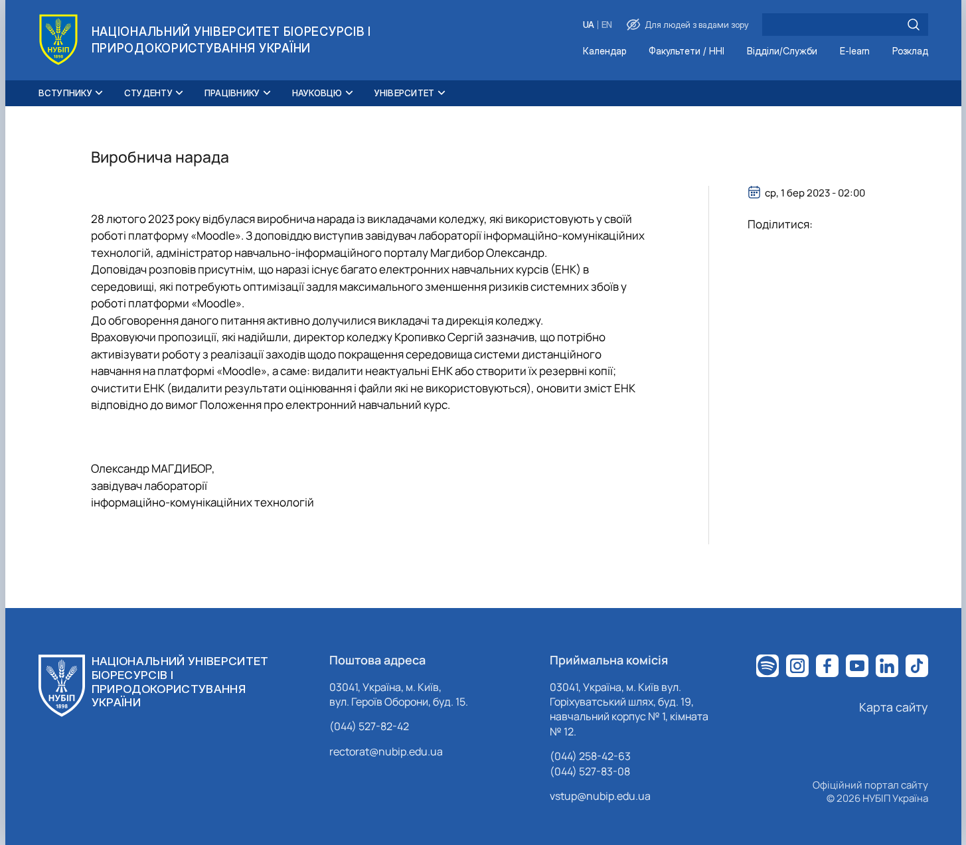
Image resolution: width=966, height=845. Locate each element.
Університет (404, 93)
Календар (604, 51)
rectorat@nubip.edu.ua (386, 751)
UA (588, 25)
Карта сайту (893, 707)
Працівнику (232, 93)
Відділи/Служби (782, 51)
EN (607, 25)
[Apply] (913, 24)
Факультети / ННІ (686, 51)
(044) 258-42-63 (590, 756)
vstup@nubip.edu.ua (600, 796)
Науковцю (317, 93)
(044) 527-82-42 (369, 726)
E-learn (855, 51)
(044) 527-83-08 (590, 771)
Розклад (910, 51)
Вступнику (65, 93)
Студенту (148, 93)
